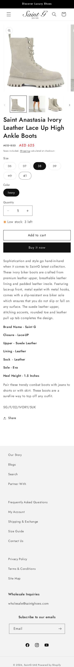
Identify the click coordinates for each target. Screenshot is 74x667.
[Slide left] (4, 105)
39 (57, 167)
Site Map (14, 578)
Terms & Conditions (22, 568)
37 (27, 167)
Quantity (8, 202)
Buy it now (37, 247)
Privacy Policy (17, 559)
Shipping (25, 150)
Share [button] (12, 418)
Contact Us (15, 541)
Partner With (17, 484)
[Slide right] (69, 105)
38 (40, 166)
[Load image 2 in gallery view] (37, 104)
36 (12, 167)
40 (12, 176)
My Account (16, 512)
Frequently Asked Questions (27, 502)
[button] (8, 14)
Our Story (15, 455)
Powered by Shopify (49, 665)
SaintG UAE (30, 665)
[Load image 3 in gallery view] (55, 104)
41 (25, 175)
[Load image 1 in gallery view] (18, 104)
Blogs (12, 464)
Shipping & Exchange (23, 521)
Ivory (11, 192)
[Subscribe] (60, 629)
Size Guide (16, 531)
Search (13, 474)
